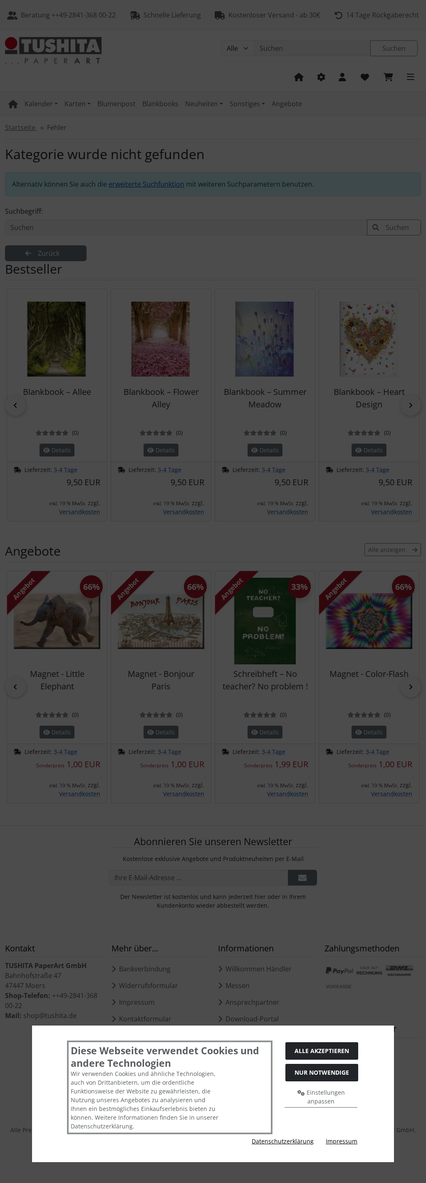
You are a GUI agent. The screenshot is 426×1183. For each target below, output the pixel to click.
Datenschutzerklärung (283, 1141)
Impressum (341, 1141)
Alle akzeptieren (322, 1051)
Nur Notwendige (322, 1072)
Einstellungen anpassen (325, 1096)
